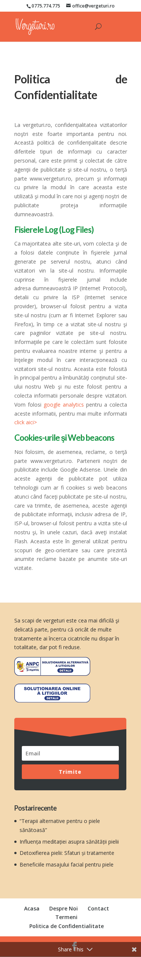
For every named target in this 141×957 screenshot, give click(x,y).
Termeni (66, 917)
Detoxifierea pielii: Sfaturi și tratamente (67, 852)
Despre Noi (63, 908)
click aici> (25, 422)
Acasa (31, 908)
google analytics (64, 404)
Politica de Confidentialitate (66, 926)
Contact (98, 908)
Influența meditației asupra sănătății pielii (69, 841)
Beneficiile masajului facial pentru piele (67, 864)
